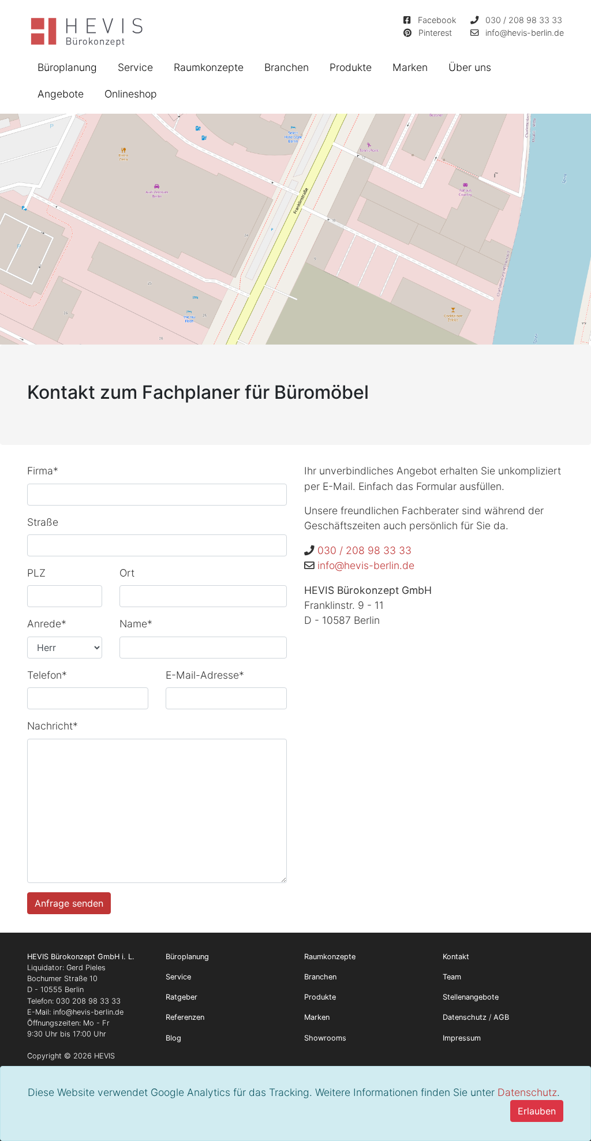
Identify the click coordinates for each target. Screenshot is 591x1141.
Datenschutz (527, 1092)
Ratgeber (181, 997)
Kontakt (456, 956)
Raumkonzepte (209, 67)
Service (135, 67)
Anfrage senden (69, 903)
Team (452, 976)
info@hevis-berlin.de (524, 33)
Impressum (462, 1038)
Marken (410, 67)
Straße (42, 522)
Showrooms (325, 1038)
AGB (501, 1017)
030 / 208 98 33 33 (523, 20)
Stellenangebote (471, 997)
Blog (173, 1038)
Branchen (286, 67)
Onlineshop (130, 94)
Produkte (351, 67)
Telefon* (47, 675)
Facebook (437, 20)
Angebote (61, 94)
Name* (135, 624)
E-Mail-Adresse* (205, 675)
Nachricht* (52, 726)
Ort (126, 573)
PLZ (36, 573)
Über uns (469, 67)
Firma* (42, 471)
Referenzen (185, 1017)
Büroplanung (67, 67)
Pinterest (435, 33)
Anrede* (46, 624)
